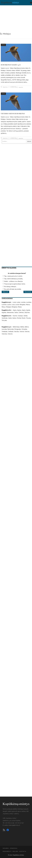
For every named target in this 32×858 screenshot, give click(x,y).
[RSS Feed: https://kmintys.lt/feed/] (4, 830)
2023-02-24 (5, 138)
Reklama (15, 851)
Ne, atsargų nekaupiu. (10, 286)
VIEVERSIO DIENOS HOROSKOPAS (13, 113)
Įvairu (3, 44)
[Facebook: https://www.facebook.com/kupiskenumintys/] (7, 830)
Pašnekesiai (13, 848)
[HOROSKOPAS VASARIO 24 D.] (16, 53)
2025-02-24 (5, 87)
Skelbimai (6, 848)
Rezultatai (27, 292)
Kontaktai (22, 851)
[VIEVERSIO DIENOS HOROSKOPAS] (16, 101)
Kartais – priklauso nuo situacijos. (13, 281)
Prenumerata (7, 851)
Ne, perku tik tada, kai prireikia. (12, 289)
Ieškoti (29, 141)
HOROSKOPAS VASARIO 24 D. (11, 65)
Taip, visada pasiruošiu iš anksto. (13, 276)
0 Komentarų (13, 86)
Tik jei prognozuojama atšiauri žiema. (14, 284)
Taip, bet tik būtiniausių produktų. (13, 278)
